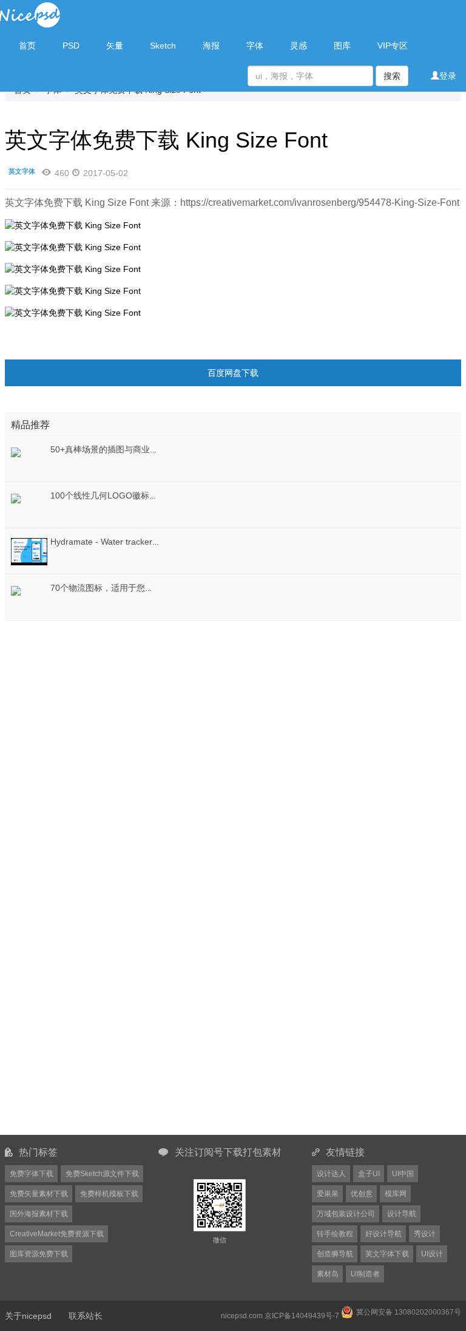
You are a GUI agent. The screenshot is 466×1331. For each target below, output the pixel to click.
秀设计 (425, 1234)
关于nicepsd (28, 1316)
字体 (254, 45)
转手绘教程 (335, 1234)
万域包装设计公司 (346, 1214)
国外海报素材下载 (39, 1214)
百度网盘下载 (233, 373)
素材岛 (328, 1274)
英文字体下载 (387, 1254)
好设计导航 (383, 1234)
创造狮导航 (335, 1254)
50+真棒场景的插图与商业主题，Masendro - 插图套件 (153, 449)
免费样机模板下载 (109, 1194)
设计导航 (401, 1214)
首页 (27, 45)
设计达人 (331, 1173)
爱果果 (328, 1194)
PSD (70, 45)
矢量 (114, 45)
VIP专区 (392, 45)
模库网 (396, 1194)
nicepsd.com (242, 1316)
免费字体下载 (31, 1173)
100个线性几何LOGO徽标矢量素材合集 (125, 495)
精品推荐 (30, 425)
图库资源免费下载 (39, 1254)
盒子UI (369, 1173)
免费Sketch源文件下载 (102, 1173)
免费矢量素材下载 (39, 1194)
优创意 (362, 1194)
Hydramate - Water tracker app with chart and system (152, 541)
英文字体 (21, 171)
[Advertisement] (81, 699)
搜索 (391, 76)
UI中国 (403, 1173)
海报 (211, 45)
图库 (342, 45)
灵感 (298, 45)
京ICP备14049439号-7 (302, 1316)
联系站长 (86, 1316)
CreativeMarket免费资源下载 (57, 1234)
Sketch (163, 45)
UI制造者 (365, 1274)
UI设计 (432, 1254)
